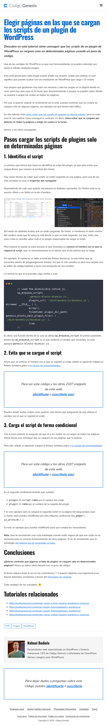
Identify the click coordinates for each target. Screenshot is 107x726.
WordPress (28, 626)
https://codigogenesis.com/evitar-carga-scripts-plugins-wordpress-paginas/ (49, 603)
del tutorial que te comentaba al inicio (35, 543)
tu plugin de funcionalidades (45, 365)
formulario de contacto (59, 576)
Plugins (16, 626)
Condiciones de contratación (78, 716)
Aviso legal (22, 716)
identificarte (55, 686)
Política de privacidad (37, 716)
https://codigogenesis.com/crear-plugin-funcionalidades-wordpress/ (45, 607)
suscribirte (74, 686)
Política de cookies (56, 716)
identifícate (41, 394)
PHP (7, 626)
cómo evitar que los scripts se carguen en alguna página (55, 114)
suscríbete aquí (63, 394)
